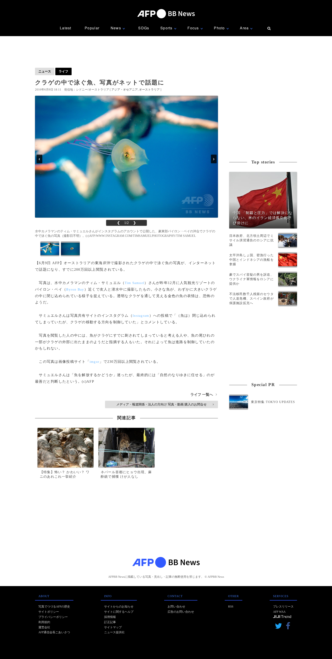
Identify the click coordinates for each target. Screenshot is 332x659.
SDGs (143, 27)
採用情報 (110, 617)
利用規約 (44, 622)
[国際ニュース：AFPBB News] (166, 13)
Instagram (141, 315)
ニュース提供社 (114, 632)
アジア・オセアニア (124, 89)
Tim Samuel (134, 283)
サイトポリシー (48, 611)
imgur (94, 361)
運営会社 (44, 627)
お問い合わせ (176, 606)
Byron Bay (75, 289)
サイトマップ (113, 627)
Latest (65, 27)
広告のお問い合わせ (181, 611)
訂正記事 (110, 622)
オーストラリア (149, 89)
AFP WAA (279, 611)
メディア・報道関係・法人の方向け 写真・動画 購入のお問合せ (165, 404)
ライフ (63, 71)
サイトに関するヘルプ (118, 611)
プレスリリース (283, 606)
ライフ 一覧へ (203, 394)
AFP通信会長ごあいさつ (54, 632)
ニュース (44, 71)
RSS (230, 606)
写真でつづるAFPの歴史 (54, 606)
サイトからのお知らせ (118, 606)
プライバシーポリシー (53, 617)
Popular (92, 27)
